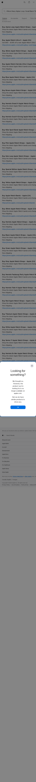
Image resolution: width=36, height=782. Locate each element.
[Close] (32, 366)
